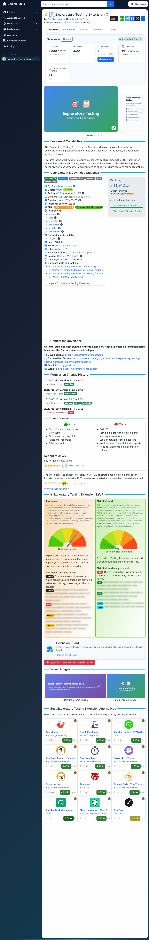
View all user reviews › (56, 488)
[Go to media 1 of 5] (88, 135)
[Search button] (110, 4)
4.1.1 (60, 196)
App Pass (12, 35)
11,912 (122, 185)
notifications (54, 231)
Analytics (90, 178)
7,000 (59, 189)
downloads (54, 224)
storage (52, 214)
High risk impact (64, 207)
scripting (53, 228)
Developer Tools (80, 19)
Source (84, 29)
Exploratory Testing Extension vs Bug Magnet (74, 266)
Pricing (10, 46)
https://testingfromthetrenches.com (84, 354)
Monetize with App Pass (128, 205)
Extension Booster (16, 40)
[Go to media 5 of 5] (102, 135)
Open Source (50, 182)
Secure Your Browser (67, 655)
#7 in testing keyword (122, 194)
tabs (51, 217)
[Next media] (140, 109)
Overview (52, 29)
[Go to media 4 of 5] (98, 135)
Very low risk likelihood (89, 207)
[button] (138, 4)
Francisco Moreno (56, 19)
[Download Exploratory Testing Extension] (107, 53)
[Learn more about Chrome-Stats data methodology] (80, 256)
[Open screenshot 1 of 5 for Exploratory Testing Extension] (81, 109)
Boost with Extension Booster (128, 211)
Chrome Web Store (130, 39)
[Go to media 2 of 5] (91, 135)
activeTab (53, 221)
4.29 (68, 193)
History (11, 54)
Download (69, 29)
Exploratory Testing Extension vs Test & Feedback (76, 269)
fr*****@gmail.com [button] (65, 245)
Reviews (98, 29)
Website (59, 249)
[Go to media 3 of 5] (95, 135)
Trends (112, 29)
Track (68, 39)
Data (99, 178)
